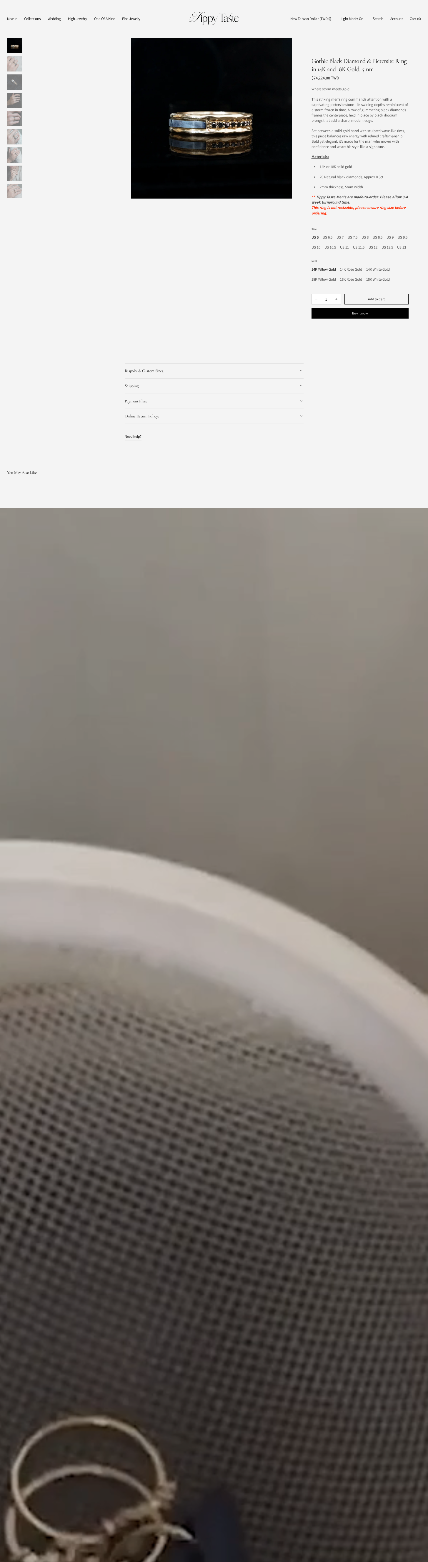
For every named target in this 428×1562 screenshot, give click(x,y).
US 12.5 (387, 247)
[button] (310, 19)
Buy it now (360, 313)
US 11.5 (358, 247)
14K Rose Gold (351, 269)
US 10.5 (330, 247)
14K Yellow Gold (324, 269)
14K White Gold (378, 269)
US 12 (373, 247)
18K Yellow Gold (324, 279)
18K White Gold (378, 279)
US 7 (340, 237)
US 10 (316, 247)
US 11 (344, 247)
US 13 (401, 247)
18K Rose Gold (351, 279)
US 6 (315, 237)
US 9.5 (402, 237)
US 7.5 (352, 237)
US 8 (365, 237)
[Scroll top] (419, 1553)
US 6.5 (327, 237)
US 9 (390, 237)
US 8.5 (377, 237)
